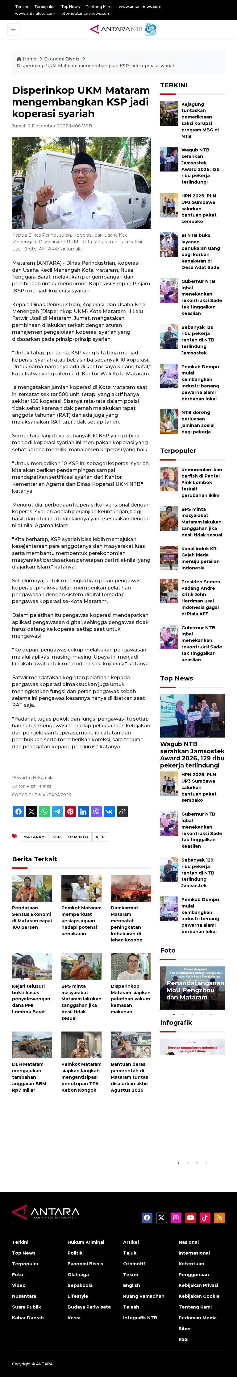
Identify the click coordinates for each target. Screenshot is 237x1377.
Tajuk (129, 1253)
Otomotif (134, 1264)
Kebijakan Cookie (199, 1296)
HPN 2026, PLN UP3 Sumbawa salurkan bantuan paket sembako (199, 208)
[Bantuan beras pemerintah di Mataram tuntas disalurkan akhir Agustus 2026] (131, 1044)
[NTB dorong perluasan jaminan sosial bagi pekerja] (169, 421)
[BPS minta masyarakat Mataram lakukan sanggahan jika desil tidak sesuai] (81, 966)
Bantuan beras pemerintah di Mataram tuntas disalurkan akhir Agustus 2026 (129, 1077)
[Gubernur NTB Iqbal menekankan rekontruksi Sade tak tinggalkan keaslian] (169, 290)
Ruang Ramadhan (143, 1296)
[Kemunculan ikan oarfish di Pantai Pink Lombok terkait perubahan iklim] (169, 479)
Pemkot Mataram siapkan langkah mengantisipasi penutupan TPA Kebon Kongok (81, 1077)
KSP (56, 837)
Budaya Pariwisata (89, 1307)
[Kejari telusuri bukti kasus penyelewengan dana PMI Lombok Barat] (32, 966)
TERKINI (174, 85)
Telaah (131, 1307)
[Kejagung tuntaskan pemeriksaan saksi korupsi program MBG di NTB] (169, 113)
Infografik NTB (140, 1318)
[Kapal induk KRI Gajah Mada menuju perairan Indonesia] (169, 557)
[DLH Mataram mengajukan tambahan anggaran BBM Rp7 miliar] (32, 1044)
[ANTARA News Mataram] (124, 29)
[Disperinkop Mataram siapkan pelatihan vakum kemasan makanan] (131, 966)
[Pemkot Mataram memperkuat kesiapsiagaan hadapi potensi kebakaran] (81, 888)
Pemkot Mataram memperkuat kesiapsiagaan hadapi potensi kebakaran (81, 920)
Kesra (74, 1318)
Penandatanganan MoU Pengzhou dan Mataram (195, 990)
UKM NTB (78, 837)
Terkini (21, 6)
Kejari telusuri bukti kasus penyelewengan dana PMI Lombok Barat (31, 999)
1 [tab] (174, 1014)
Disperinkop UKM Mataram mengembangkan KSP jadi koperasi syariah (96, 65)
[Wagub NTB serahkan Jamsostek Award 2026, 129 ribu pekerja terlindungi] (169, 159)
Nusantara (24, 1296)
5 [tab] (211, 1014)
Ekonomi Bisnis (61, 59)
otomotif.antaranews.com (85, 13)
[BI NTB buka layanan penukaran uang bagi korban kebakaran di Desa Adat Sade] (169, 244)
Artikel (131, 1242)
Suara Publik (26, 1307)
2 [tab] (183, 1014)
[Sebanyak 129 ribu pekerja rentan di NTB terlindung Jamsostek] (169, 336)
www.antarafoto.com (35, 13)
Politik (75, 1253)
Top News (70, 6)
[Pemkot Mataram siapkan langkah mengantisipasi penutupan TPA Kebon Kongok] (81, 1044)
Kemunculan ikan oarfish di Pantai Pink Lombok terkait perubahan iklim (201, 482)
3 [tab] (192, 1014)
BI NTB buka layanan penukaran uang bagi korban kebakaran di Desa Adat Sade (200, 251)
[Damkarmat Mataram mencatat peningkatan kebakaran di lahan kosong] (131, 888)
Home (30, 59)
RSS (183, 1339)
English (131, 1285)
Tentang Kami (99, 6)
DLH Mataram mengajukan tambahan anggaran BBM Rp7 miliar (29, 1077)
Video (19, 1285)
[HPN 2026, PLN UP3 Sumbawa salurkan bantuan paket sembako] (169, 205)
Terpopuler (44, 6)
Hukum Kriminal (86, 1242)
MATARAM (34, 837)
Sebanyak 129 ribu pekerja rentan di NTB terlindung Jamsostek (197, 340)
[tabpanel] (192, 988)
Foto (168, 950)
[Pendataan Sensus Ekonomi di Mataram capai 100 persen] (32, 888)
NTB (100, 837)
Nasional (189, 1242)
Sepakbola (80, 1285)
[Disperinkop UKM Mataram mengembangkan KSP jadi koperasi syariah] (192, 715)
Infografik (176, 1022)
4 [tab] (202, 1014)
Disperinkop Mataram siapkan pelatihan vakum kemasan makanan (131, 999)
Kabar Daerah (28, 1318)
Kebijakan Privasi (198, 1285)
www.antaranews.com (140, 6)
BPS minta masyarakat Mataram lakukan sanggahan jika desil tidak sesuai (201, 522)
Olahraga (78, 1274)
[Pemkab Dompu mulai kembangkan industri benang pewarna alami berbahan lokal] (169, 375)
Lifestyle (78, 1296)
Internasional (194, 1253)
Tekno (130, 1274)
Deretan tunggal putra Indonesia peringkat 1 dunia (192, 1134)
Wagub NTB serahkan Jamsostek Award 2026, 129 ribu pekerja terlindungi (192, 754)
